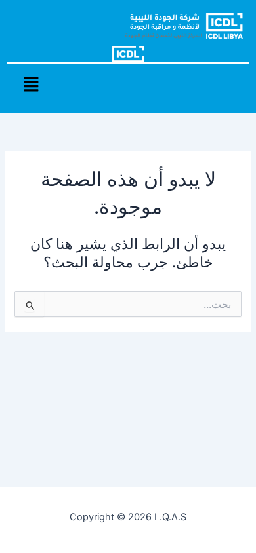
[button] (31, 85)
